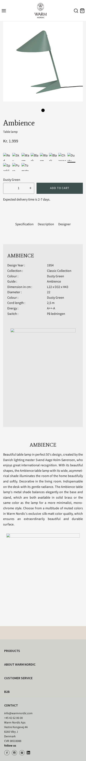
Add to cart (59, 188)
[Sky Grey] (16, 157)
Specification (24, 224)
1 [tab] (43, 110)
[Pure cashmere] (16, 167)
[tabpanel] (43, 61)
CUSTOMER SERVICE (18, 678)
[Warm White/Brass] (25, 157)
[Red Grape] (7, 157)
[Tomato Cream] (25, 167)
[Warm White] (44, 157)
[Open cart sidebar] (82, 10)
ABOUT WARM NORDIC (19, 664)
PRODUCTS (12, 651)
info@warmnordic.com (18, 713)
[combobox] (75, 11)
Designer (64, 224)
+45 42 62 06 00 (13, 718)
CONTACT (11, 705)
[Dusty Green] (71, 157)
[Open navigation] (4, 10)
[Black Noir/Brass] (35, 157)
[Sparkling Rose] (7, 167)
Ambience (54, 281)
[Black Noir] (53, 157)
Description (46, 224)
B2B (7, 691)
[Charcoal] (62, 157)
